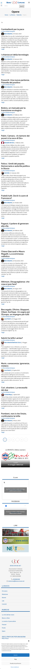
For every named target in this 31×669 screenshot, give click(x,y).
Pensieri (4, 624)
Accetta (15, 655)
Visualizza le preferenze (15, 663)
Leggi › (3, 49)
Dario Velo (6, 173)
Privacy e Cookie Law (15, 666)
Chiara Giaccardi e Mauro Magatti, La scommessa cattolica (13, 253)
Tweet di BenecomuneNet (15, 489)
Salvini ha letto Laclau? (12, 338)
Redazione (5, 594)
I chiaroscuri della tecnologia (15, 55)
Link (3, 601)
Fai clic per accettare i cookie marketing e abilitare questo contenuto (15, 489)
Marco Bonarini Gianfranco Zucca (12, 342)
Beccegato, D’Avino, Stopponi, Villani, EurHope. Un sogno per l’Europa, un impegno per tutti (15, 312)
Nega (15, 659)
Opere (13, 31)
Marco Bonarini (8, 34)
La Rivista (4, 31)
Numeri (4, 597)
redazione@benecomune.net (16, 581)
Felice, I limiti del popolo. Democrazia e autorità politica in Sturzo (15, 166)
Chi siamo (4, 591)
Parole (3, 628)
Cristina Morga (8, 394)
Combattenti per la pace (12, 29)
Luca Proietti (7, 319)
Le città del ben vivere (8, 615)
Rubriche (9, 31)
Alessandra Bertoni (9, 142)
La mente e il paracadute (9, 621)
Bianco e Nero (6, 618)
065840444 (16, 579)
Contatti (4, 604)
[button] (28, 641)
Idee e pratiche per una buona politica (14, 638)
